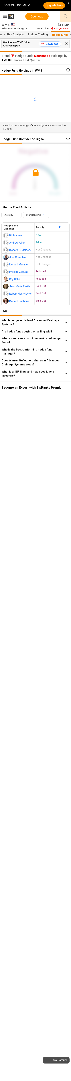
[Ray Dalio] (6, 279)
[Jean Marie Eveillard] (6, 286)
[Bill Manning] (6, 235)
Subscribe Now (19, 455)
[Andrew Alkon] (6, 242)
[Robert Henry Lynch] (6, 293)
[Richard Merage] (6, 264)
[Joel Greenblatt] (6, 257)
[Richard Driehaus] (6, 301)
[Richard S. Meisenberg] (6, 250)
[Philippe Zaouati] (6, 272)
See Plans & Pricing (49, 454)
